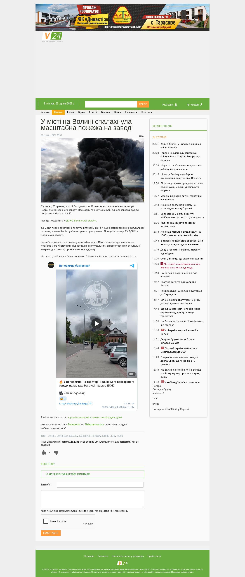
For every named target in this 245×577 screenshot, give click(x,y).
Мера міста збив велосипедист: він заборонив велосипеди (181, 167)
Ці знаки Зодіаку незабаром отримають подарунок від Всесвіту (181, 176)
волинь (52, 436)
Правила (82, 510)
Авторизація (193, 104)
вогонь (105, 436)
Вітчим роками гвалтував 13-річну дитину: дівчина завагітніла (180, 301)
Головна (45, 112)
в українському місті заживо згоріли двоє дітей (95, 417)
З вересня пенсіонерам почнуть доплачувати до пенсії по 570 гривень (179, 360)
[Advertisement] (122, 71)
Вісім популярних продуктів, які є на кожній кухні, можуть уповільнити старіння (182, 186)
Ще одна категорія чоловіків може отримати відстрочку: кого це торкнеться (180, 312)
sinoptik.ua (171, 409)
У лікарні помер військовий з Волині (179, 331)
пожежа (96, 436)
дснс (112, 436)
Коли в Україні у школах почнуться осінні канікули (181, 145)
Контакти (103, 556)
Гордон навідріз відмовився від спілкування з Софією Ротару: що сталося (180, 156)
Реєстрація (167, 104)
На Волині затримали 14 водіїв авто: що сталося (182, 322)
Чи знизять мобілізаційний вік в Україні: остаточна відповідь (180, 265)
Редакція (89, 556)
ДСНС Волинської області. (81, 220)
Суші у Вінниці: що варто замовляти (182, 258)
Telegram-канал (94, 424)
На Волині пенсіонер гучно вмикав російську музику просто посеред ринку (181, 373)
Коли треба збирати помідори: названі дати (178, 224)
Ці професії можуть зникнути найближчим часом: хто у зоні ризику (182, 215)
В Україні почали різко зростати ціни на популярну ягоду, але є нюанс (182, 242)
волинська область (67, 436)
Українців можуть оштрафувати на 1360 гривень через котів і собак (181, 233)
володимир (84, 436)
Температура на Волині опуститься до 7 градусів (181, 292)
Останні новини (162, 125)
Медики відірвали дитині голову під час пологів (181, 197)
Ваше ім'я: (46, 484)
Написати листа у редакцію (128, 556)
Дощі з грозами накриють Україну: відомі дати (180, 251)
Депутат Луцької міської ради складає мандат (178, 340)
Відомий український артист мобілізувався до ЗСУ (179, 349)
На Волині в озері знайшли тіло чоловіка (179, 274)
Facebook (74, 424)
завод (120, 436)
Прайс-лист (154, 556)
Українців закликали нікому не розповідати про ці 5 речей (178, 206)
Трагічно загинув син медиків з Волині (178, 283)
